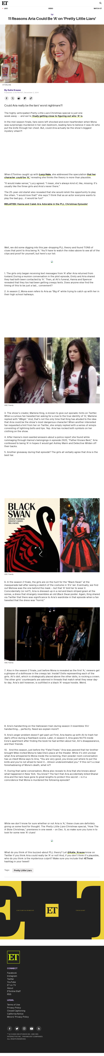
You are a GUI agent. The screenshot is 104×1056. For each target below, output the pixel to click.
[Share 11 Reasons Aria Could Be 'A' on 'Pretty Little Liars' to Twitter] (12, 98)
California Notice (15, 1013)
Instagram (12, 976)
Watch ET (98, 8)
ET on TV (11, 985)
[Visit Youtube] (31, 1028)
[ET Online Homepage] (6, 3)
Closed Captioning (16, 1010)
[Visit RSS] (38, 1029)
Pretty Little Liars (23, 870)
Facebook (12, 973)
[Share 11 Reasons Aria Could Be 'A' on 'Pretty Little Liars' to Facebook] (6, 98)
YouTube (11, 982)
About (10, 988)
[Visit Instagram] (24, 1029)
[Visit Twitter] (17, 1029)
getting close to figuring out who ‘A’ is (57, 116)
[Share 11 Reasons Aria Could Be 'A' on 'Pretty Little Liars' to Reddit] (18, 98)
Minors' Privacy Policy (18, 1016)
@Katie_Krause (76, 852)
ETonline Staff (14, 991)
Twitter (10, 979)
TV (52, 14)
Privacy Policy (14, 1007)
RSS (9, 994)
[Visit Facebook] (9, 1029)
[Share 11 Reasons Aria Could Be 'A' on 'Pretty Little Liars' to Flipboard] (25, 98)
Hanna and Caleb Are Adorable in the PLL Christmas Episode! (46, 204)
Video (50, 8)
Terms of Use (13, 1004)
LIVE (6, 8)
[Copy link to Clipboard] (31, 98)
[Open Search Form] (100, 3)
